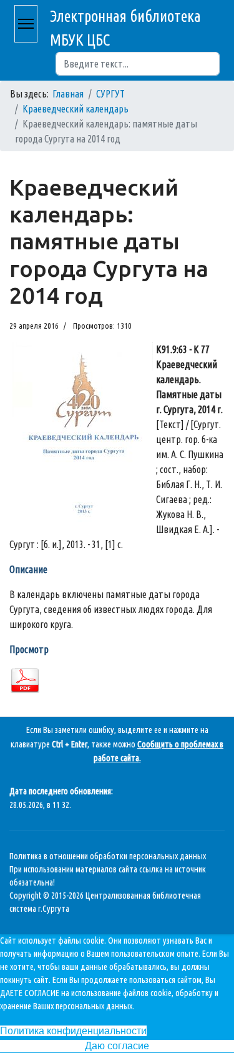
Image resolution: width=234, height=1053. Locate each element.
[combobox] (138, 64)
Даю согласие (117, 1046)
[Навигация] (25, 23)
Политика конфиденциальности (73, 1031)
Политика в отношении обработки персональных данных (107, 856)
